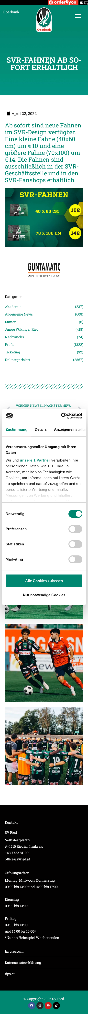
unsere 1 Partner (35, 460)
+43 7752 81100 (17, 852)
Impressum (14, 951)
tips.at (10, 973)
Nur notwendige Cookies (44, 595)
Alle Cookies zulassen (44, 581)
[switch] (75, 529)
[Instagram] (40, 1005)
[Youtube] (48, 1005)
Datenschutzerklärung (23, 962)
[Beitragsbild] (44, 663)
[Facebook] (31, 1005)
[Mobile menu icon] (78, 16)
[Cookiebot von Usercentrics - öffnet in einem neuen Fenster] (62, 416)
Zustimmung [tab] (16, 429)
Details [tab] (41, 429)
